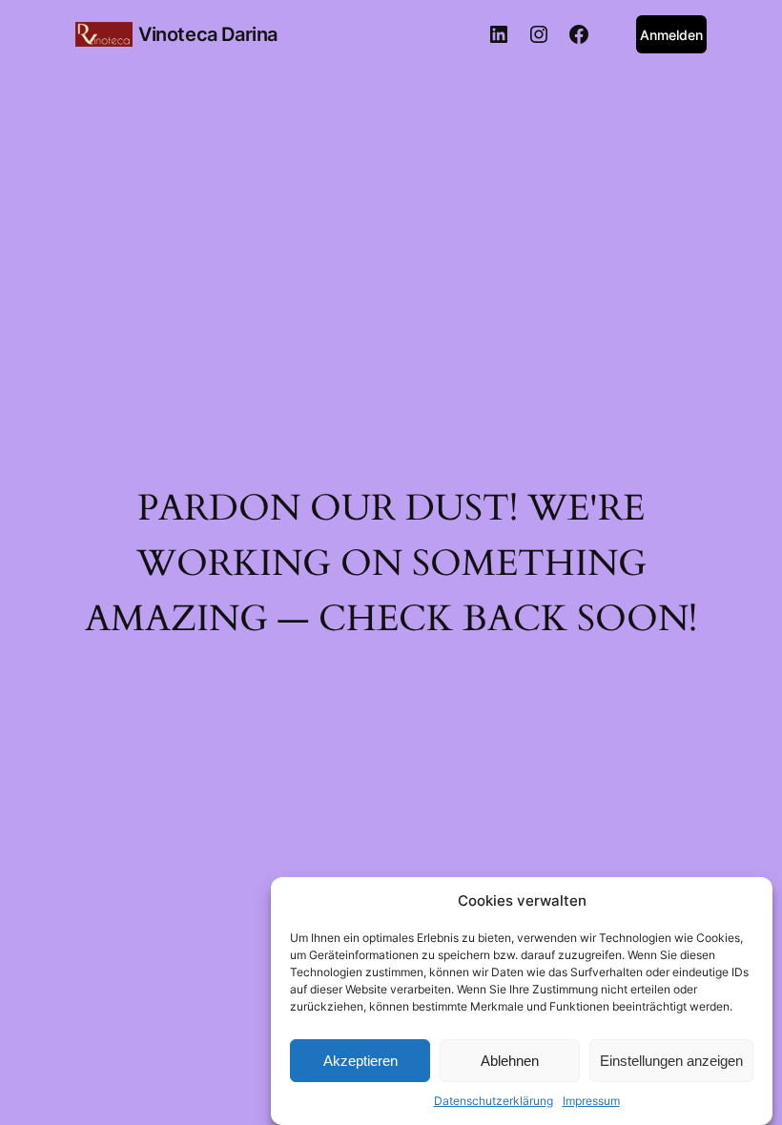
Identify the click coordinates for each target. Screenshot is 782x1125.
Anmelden (671, 35)
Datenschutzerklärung (493, 1101)
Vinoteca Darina (208, 34)
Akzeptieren (360, 1061)
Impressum (591, 1101)
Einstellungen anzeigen (671, 1061)
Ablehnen (510, 1061)
